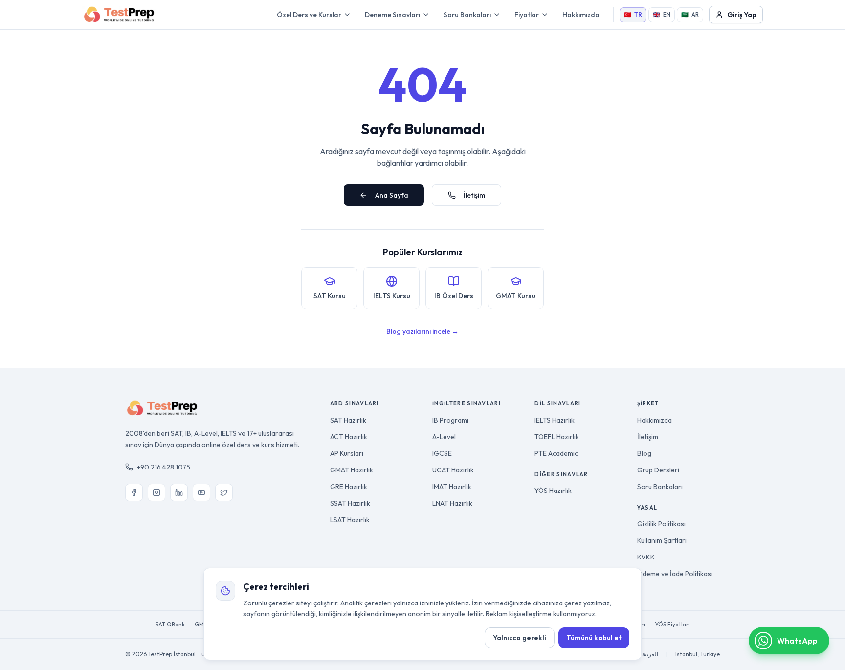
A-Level (444, 436)
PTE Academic (556, 453)
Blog (644, 453)
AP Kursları (346, 453)
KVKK (646, 557)
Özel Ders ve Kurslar (309, 14)
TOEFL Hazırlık (556, 436)
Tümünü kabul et (594, 637)
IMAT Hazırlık (451, 486)
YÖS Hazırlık (553, 490)
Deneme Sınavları (392, 14)
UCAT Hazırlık (453, 470)
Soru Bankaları (467, 14)
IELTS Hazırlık (554, 420)
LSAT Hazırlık (350, 519)
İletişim (474, 195)
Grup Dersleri (658, 470)
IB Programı (450, 420)
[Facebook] (134, 492)
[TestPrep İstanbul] (119, 14)
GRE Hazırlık (348, 486)
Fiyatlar (526, 14)
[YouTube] (201, 492)
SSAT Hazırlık (350, 503)
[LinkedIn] (179, 492)
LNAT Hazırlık (452, 503)
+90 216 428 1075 (163, 467)
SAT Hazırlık (348, 420)
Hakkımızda (581, 14)
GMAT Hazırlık (351, 470)
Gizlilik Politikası (661, 523)
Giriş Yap (741, 14)
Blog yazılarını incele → (422, 331)
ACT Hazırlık (348, 436)
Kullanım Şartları (662, 540)
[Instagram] (156, 492)
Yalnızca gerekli (519, 637)
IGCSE (442, 453)
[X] (224, 492)
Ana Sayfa (391, 195)
